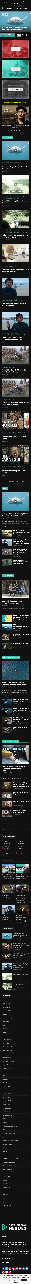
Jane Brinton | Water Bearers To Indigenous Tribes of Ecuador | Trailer (13, 768)
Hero (4, 1075)
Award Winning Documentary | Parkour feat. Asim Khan (13, 602)
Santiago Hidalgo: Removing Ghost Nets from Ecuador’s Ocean (15, 515)
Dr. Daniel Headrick (8, 1061)
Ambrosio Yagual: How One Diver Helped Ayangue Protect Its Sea (21, 541)
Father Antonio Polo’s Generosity (20, 728)
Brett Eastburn (7, 1029)
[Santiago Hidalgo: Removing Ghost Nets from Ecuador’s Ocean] (15, 21)
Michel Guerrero (7, 1108)
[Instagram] (6, 2)
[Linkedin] (11, 2)
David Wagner (7, 1054)
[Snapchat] (21, 2)
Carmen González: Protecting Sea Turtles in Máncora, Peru (21, 532)
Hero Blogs (6, 1079)
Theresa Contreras (8, 1173)
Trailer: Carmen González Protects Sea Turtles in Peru (20, 986)
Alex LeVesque (7, 1003)
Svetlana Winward (8, 1169)
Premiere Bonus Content (10, 1126)
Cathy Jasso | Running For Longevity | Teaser (7, 897)
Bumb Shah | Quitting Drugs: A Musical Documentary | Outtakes (21, 784)
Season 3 (5, 1155)
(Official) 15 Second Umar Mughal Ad (21, 802)
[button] (3, 14)
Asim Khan (6, 1014)
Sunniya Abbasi (7, 1166)
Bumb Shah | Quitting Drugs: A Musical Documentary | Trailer (21, 919)
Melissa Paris (6, 1104)
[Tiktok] (17, 4)
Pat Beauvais (6, 1122)
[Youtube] (13, 2)
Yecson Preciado (7, 1205)
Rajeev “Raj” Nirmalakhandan (11, 1140)
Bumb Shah (6, 1032)
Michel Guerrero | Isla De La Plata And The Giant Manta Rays (21, 617)
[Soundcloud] (19, 2)
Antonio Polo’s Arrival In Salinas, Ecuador (20, 644)
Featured (5, 1072)
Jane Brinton (6, 1090)
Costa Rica (6, 1043)
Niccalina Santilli (7, 1115)
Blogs (4, 1025)
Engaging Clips (7, 1068)
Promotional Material (9, 1133)
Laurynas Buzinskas (8, 1101)
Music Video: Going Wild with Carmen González (21, 975)
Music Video (6, 1111)
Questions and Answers (9, 1137)
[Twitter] (4, 2)
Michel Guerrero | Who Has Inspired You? (20, 700)
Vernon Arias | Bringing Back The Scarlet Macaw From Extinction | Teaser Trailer (22, 878)
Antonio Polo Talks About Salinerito (21, 635)
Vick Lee (5, 1194)
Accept (24, 1280)
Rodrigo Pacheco (8, 1144)
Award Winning (7, 1018)
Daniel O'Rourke (7, 1050)
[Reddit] (28, 2)
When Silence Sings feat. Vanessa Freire (21, 954)
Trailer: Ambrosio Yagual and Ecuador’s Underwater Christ (8, 918)
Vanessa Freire (7, 1187)
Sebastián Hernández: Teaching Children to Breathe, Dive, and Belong (20, 552)
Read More (16, 1282)
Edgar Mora (6, 1065)
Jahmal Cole (6, 1086)
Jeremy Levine (7, 1093)
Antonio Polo (6, 1011)
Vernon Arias (6, 1191)
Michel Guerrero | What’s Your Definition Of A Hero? (21, 710)
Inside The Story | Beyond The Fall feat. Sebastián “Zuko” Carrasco (20, 562)
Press (4, 1129)
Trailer (5, 1180)
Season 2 (5, 1151)
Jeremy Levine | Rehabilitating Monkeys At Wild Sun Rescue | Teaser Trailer (21, 899)
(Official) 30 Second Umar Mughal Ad (19, 811)
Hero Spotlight (7, 1083)
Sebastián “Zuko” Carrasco (10, 1158)
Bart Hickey (6, 1021)
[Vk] (16, 2)
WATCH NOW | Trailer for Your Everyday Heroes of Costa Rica (8, 877)
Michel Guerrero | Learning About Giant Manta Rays (20, 626)
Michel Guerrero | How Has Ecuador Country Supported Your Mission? (15, 683)
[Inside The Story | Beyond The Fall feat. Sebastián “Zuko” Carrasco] (7, 562)
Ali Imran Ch (6, 1007)
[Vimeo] (26, 2)
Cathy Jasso (6, 1036)
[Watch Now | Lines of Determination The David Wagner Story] (15, 114)
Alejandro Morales (8, 1000)
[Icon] (15, 150)
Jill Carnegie (6, 1097)
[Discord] (14, 4)
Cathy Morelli (7, 1039)
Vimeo (4, 1202)
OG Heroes (6, 1119)
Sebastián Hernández (9, 1162)
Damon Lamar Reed (8, 1047)
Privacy (4, 1232)
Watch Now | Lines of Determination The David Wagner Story (21, 945)
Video (4, 1198)
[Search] (29, 8)
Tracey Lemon (7, 1176)
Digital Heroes (7, 1057)
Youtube (5, 1209)
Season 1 (5, 1147)
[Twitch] (23, 2)
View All (4, 570)
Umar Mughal (6, 1184)
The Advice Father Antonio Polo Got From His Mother (20, 719)
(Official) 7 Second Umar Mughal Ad (21, 793)
